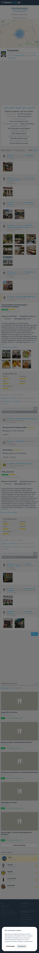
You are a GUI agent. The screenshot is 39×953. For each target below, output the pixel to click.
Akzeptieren (22, 946)
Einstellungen (10, 946)
